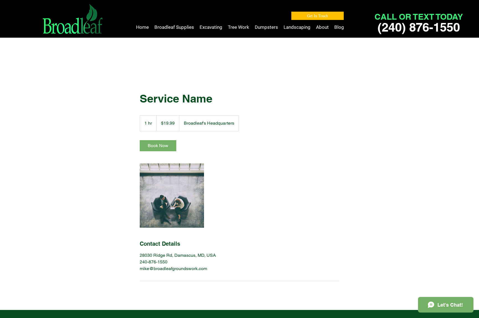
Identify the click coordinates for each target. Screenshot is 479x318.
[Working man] (172, 195)
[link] (158, 145)
